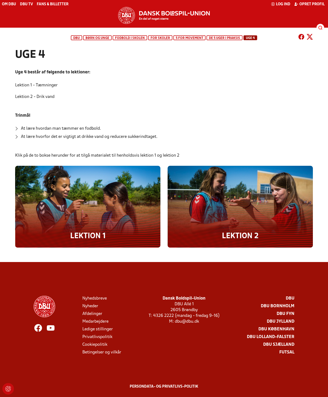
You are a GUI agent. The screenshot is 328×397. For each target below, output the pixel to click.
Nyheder (90, 306)
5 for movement (189, 38)
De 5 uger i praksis (224, 38)
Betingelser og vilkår (101, 352)
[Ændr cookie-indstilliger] (8, 389)
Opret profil (312, 4)
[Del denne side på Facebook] (301, 38)
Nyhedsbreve (94, 298)
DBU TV (26, 4)
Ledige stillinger (97, 329)
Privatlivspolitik (97, 337)
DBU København (276, 329)
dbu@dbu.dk (187, 322)
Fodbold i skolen (130, 38)
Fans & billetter (52, 4)
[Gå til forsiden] (164, 15)
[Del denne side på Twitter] (310, 38)
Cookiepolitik (94, 345)
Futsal (286, 352)
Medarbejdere (95, 322)
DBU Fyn (285, 314)
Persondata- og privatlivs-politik (164, 386)
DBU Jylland (280, 322)
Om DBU (9, 4)
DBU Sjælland (278, 345)
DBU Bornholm (277, 306)
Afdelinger (92, 314)
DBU (76, 38)
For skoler (160, 38)
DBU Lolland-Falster (270, 337)
